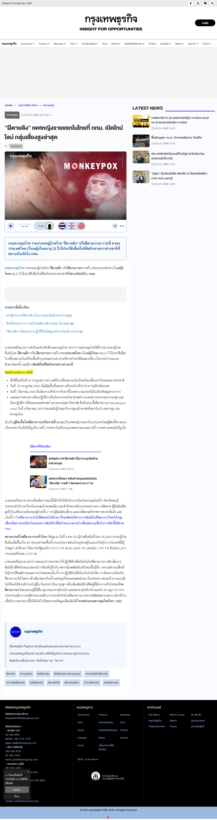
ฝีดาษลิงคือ (54, 682)
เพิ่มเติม (9, 782)
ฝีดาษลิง (10, 674)
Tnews (173, 726)
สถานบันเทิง (26, 674)
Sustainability (89, 44)
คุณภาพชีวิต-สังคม (28, 105)
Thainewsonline (156, 726)
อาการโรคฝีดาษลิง (15, 682)
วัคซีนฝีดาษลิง (111, 682)
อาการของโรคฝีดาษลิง (97, 674)
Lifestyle (164, 44)
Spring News (198, 720)
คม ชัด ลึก (196, 715)
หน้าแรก (9, 105)
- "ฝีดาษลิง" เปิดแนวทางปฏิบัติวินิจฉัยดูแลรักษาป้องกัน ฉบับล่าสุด (44, 331)
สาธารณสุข (48, 105)
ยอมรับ (17, 789)
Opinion (192, 44)
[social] (190, 3)
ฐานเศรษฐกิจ (197, 726)
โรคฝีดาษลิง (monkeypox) (67, 674)
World (114, 44)
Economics (26, 44)
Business (58, 44)
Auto (104, 44)
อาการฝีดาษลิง (91, 682)
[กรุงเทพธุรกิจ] (9, 44)
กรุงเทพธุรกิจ (155, 720)
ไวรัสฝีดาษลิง (36, 682)
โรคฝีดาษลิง (43, 674)
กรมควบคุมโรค (14, 268)
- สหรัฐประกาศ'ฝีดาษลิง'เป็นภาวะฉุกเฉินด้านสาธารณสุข (38, 315)
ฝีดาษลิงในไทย (72, 682)
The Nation (154, 715)
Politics (152, 44)
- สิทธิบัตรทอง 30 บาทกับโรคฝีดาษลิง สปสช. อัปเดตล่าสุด (39, 323)
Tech (72, 44)
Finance (43, 44)
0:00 (22, 226)
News (178, 44)
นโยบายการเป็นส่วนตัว (106, 747)
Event (206, 44)
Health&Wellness (133, 44)
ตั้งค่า (17, 796)
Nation (173, 720)
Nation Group (177, 715)
